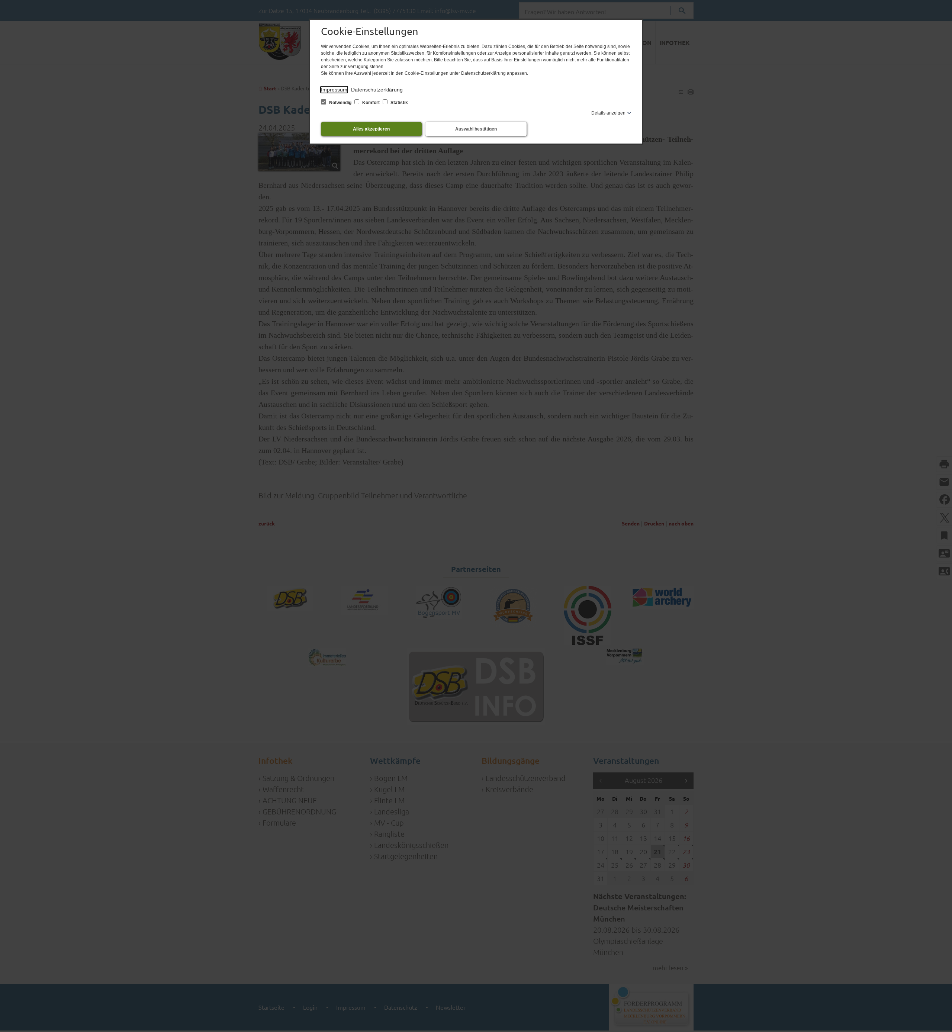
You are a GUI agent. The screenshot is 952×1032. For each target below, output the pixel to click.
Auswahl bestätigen (476, 129)
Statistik (398, 102)
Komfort (371, 102)
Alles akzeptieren (371, 129)
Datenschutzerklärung (377, 90)
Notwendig (340, 102)
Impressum (334, 90)
